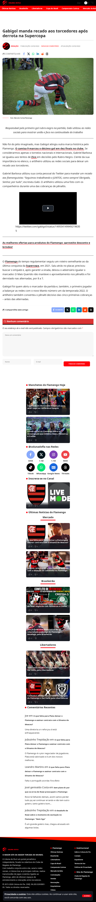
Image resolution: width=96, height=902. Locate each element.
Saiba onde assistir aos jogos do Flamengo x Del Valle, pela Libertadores (47, 668)
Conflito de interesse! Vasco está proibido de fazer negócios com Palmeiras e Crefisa (47, 605)
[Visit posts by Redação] (6, 46)
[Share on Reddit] (42, 54)
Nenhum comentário (50, 46)
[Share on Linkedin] (38, 54)
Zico (34, 157)
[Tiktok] (30, 469)
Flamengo (11, 261)
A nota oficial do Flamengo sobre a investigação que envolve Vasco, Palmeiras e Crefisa (47, 433)
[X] (41, 456)
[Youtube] (65, 456)
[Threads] (65, 469)
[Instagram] (53, 456)
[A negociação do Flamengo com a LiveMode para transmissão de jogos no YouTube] (48, 495)
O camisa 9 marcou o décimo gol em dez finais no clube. (49, 148)
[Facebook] (30, 456)
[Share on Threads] (47, 54)
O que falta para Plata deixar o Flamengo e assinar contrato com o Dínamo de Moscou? (47, 541)
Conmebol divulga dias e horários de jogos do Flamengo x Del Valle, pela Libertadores (47, 696)
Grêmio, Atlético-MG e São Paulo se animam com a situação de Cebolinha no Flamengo (48, 569)
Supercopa (32, 265)
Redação (14, 46)
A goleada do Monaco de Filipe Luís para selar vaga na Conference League (46, 406)
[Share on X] (28, 54)
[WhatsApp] (41, 469)
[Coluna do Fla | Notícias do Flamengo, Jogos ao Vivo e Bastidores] (11, 2)
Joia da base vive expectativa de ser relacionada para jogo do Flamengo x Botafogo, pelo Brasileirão (44, 631)
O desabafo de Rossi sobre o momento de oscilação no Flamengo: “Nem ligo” (46, 814)
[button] (87, 896)
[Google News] (53, 469)
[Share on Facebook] (24, 54)
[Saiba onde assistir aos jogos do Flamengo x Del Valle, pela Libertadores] (48, 664)
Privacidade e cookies (15, 894)
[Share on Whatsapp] (33, 54)
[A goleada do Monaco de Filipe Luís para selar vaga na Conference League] (48, 402)
